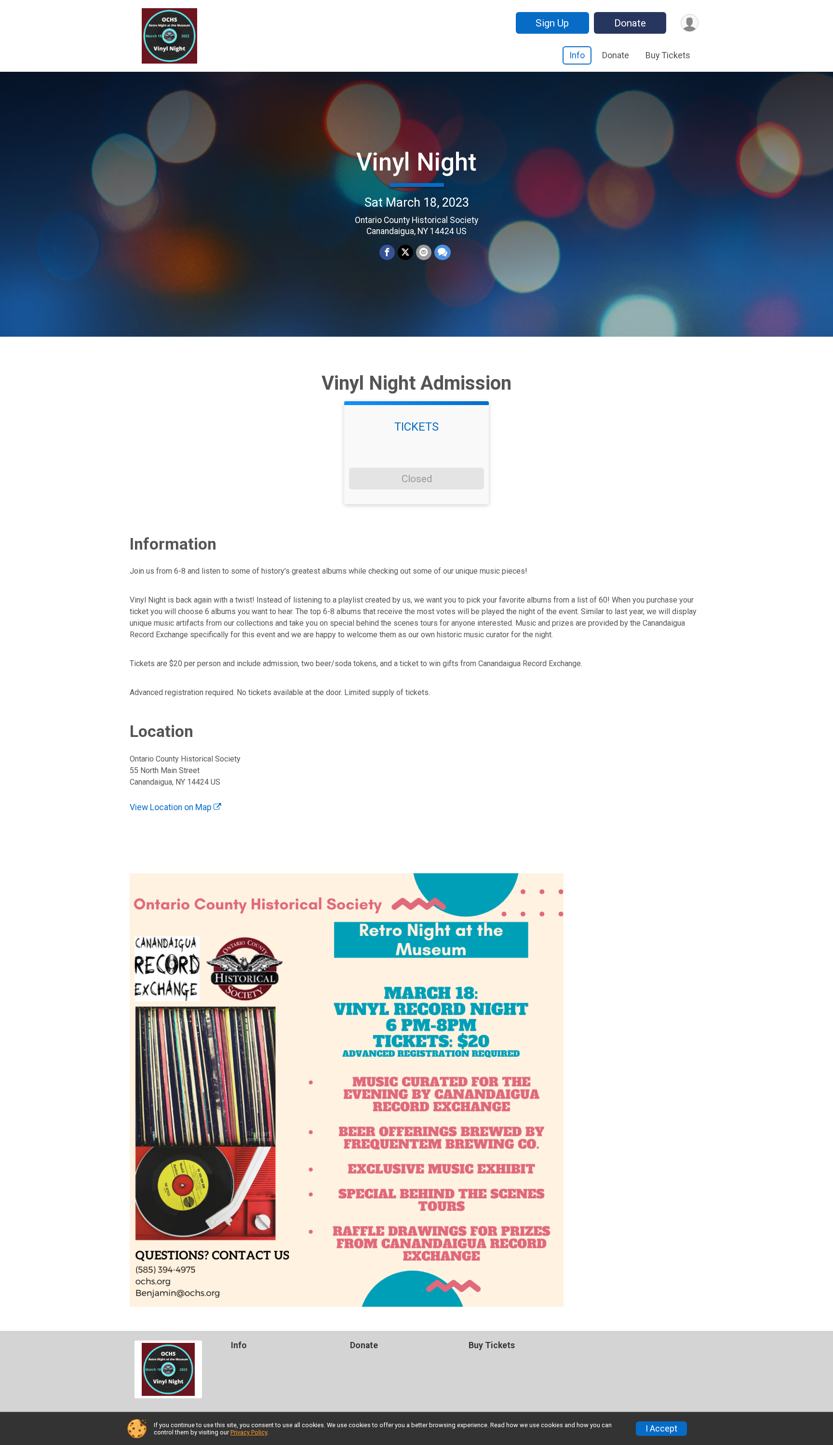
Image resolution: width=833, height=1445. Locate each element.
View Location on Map (172, 807)
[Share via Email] (423, 252)
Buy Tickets (667, 55)
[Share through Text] (442, 252)
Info (577, 55)
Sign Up (552, 23)
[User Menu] (690, 23)
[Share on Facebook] (387, 252)
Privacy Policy (248, 1432)
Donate (630, 23)
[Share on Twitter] (405, 252)
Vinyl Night (416, 162)
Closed (417, 479)
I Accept (661, 1428)
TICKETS (416, 426)
